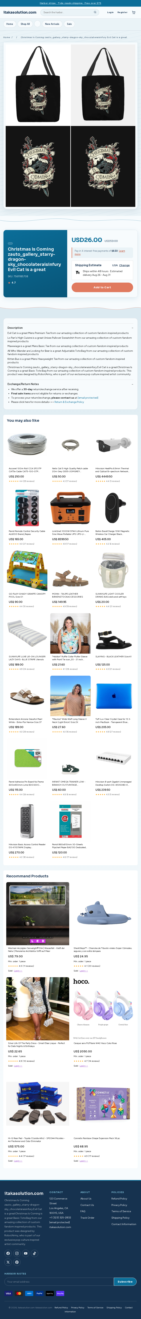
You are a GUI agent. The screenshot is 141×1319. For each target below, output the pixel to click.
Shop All (25, 24)
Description (15, 327)
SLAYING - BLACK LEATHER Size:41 (113, 656)
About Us (85, 1198)
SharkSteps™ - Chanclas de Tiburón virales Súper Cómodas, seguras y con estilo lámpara (103, 949)
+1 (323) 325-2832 (60, 1217)
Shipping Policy (120, 1217)
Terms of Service (121, 1211)
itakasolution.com (19, 12)
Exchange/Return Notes (23, 384)
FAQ (82, 1211)
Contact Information (123, 1224)
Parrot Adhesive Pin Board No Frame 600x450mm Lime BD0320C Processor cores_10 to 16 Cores (26, 783)
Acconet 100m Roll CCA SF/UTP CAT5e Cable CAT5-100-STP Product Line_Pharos (25, 470)
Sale (69, 24)
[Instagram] (17, 1253)
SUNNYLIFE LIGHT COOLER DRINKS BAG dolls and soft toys (110, 595)
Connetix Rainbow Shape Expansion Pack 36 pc (97, 1138)
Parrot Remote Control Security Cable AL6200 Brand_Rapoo (27, 532)
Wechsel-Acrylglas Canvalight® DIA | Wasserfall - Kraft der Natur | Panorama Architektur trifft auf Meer (36, 949)
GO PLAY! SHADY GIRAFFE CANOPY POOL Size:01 (27, 595)
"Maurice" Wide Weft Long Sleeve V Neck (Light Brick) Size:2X (69, 720)
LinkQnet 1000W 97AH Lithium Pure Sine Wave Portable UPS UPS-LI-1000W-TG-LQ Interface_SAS (70, 533)
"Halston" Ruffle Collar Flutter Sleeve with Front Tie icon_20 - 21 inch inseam (69, 658)
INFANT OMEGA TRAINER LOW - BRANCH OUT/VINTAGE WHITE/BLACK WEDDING (68, 783)
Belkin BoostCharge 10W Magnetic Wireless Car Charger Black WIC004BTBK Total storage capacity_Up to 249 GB (112, 533)
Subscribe (125, 1281)
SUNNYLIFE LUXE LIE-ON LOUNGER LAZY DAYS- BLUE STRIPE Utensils (27, 658)
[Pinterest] (17, 1262)
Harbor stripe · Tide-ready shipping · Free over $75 (70, 3)
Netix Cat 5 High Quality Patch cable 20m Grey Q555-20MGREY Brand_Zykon (70, 470)
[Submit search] (95, 12)
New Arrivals (52, 24)
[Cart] (134, 12)
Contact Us (87, 1205)
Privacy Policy (119, 1205)
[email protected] (88, 397)
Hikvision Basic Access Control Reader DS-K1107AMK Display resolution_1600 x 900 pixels (27, 846)
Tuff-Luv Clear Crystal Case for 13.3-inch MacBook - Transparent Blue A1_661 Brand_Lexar (113, 721)
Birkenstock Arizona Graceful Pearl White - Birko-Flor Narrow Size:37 (25, 720)
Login (110, 12)
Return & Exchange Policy (69, 402)
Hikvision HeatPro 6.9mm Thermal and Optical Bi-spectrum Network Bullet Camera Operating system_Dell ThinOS (113, 470)
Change (124, 265)
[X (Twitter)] (8, 1262)
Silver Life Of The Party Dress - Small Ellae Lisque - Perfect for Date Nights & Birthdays (36, 1044)
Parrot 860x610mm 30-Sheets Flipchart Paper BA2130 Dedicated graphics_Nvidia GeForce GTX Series (69, 846)
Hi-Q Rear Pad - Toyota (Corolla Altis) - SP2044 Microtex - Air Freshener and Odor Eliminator (36, 1139)
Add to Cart (102, 287)
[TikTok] (34, 1253)
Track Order (87, 1217)
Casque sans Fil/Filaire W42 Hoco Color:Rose (95, 1043)
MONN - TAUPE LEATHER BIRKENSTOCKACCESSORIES (67, 595)
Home (9, 24)
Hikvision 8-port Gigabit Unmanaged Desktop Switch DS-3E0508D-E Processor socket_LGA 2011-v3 (113, 783)
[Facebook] (8, 1253)
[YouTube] (25, 1253)
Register (122, 12)
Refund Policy (119, 1198)
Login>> (18, 970)
